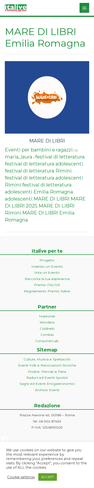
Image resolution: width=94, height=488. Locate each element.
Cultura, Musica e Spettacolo (47, 359)
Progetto (47, 260)
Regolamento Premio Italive (47, 291)
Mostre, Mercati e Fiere (47, 371)
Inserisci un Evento (47, 266)
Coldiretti (47, 328)
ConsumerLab (47, 341)
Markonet (47, 316)
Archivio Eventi (47, 390)
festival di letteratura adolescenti (44, 164)
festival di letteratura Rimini (38, 171)
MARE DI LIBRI (47, 141)
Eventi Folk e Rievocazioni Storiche (47, 365)
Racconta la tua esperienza (47, 279)
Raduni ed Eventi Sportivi (47, 378)
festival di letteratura (60, 157)
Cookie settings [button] (21, 477)
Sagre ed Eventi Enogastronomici (47, 384)
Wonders (47, 322)
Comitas (47, 335)
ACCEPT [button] (47, 477)
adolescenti (18, 199)
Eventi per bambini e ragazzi (39, 150)
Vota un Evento (47, 272)
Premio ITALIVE (47, 285)
